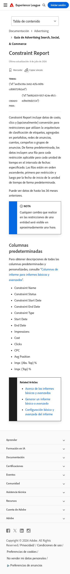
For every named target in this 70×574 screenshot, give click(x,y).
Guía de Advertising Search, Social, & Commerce (34, 40)
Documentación (19, 31)
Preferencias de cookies (22, 552)
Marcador (17, 70)
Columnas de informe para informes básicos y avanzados (33, 274)
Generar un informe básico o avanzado (37, 401)
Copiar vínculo (36, 70)
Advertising (41, 31)
